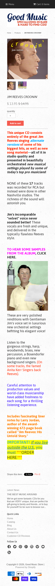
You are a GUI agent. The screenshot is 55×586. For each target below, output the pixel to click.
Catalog (11, 522)
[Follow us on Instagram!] (32, 547)
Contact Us (12, 532)
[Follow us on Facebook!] (9, 547)
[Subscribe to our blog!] (9, 553)
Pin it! (37, 474)
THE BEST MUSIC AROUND (22, 494)
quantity (11, 111)
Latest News (13, 490)
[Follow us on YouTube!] (43, 547)
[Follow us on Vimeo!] (38, 547)
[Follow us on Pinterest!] (21, 547)
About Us (11, 529)
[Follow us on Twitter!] (15, 547)
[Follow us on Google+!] (26, 547)
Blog (9, 525)
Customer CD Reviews (18, 536)
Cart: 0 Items (43, 4)
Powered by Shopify (25, 567)
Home (10, 518)
